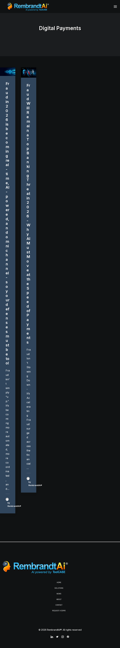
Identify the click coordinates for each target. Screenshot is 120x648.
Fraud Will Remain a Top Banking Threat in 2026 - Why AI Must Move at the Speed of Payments (28, 214)
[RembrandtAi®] (28, 6)
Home (59, 582)
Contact (58, 605)
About (58, 599)
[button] (115, 6)
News (59, 594)
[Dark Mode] (35, 567)
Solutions (59, 588)
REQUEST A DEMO (59, 610)
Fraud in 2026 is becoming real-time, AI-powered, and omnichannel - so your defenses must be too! (8, 223)
